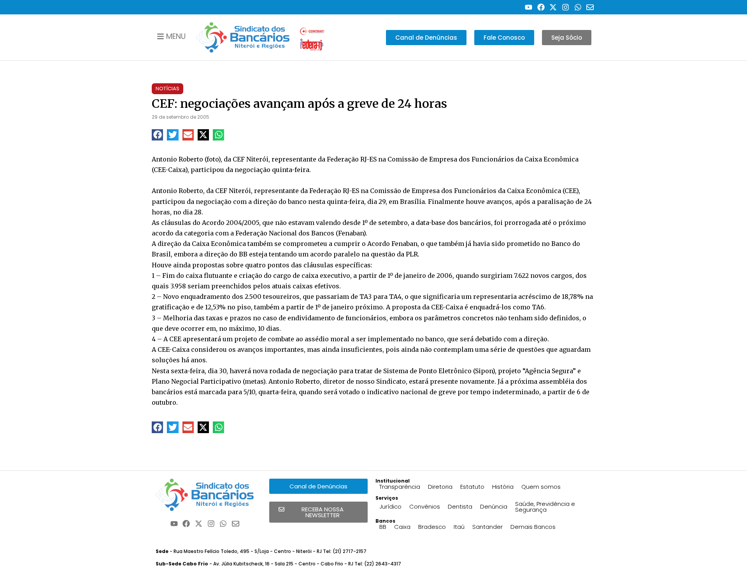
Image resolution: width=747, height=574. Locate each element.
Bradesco (432, 527)
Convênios (424, 506)
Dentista (460, 506)
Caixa (402, 527)
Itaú (459, 527)
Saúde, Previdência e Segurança (545, 507)
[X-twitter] (553, 7)
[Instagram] (565, 7)
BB (382, 527)
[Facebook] (541, 7)
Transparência (399, 487)
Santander (487, 527)
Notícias (167, 88)
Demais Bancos (533, 527)
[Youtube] (528, 7)
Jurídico (390, 506)
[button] (157, 134)
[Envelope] (590, 7)
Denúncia (493, 506)
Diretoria (440, 487)
